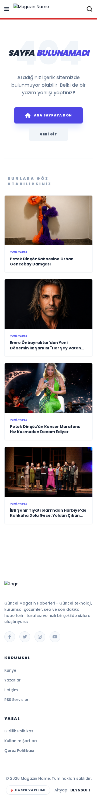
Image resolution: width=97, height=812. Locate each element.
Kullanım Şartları (20, 740)
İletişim (11, 690)
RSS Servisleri (16, 699)
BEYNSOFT (80, 790)
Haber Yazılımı (30, 790)
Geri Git (48, 134)
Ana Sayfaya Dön (53, 115)
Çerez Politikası (19, 750)
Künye (10, 670)
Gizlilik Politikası (19, 731)
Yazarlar (12, 680)
